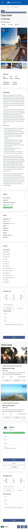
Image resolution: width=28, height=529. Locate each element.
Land (14, 403)
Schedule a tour (7, 291)
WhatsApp (14, 467)
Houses (14, 12)
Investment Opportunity (21, 12)
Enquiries (12, 427)
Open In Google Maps (7, 207)
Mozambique (12, 202)
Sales (3, 10)
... (21, 374)
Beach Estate (4, 12)
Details (5, 215)
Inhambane (7, 6)
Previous (4, 297)
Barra (11, 6)
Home (2, 6)
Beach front (9, 12)
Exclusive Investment (8, 405)
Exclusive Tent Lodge (8, 368)
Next (23, 297)
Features (5, 246)
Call (14, 463)
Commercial (5, 366)
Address (5, 194)
